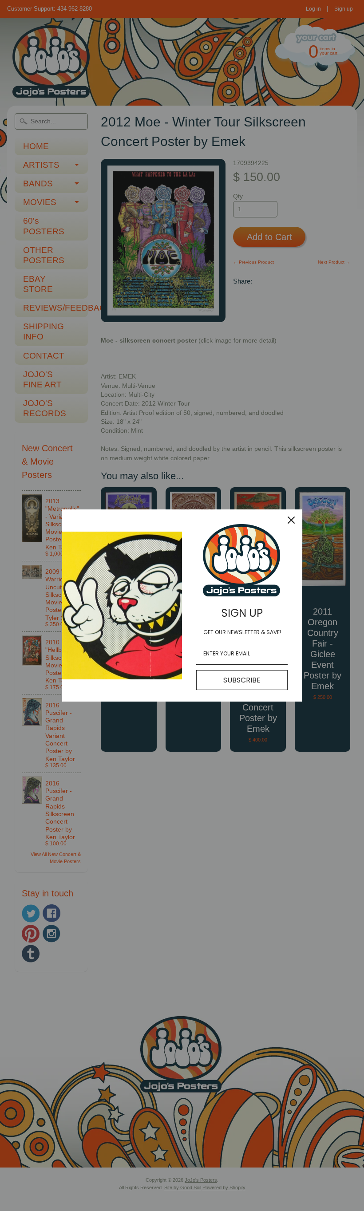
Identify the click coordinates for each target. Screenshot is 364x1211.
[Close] (291, 520)
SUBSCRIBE (242, 680)
